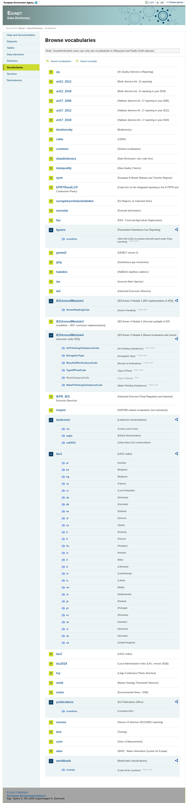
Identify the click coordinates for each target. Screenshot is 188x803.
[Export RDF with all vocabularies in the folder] (176, 230)
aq (58, 71)
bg (67, 476)
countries (71, 239)
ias (58, 281)
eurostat (62, 210)
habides (61, 271)
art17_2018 (63, 120)
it (67, 559)
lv (67, 580)
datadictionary (66, 158)
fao (58, 220)
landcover (63, 419)
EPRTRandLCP (67, 187)
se (67, 622)
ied (58, 291)
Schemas (12, 60)
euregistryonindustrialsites (75, 201)
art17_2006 (63, 100)
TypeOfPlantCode (76, 370)
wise (59, 751)
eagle (69, 435)
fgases (61, 229)
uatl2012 (71, 442)
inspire (61, 410)
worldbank (63, 760)
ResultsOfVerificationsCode (81, 363)
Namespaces (14, 80)
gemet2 (61, 252)
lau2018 (61, 663)
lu (67, 573)
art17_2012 (63, 110)
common (62, 148)
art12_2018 (63, 91)
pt (67, 608)
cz (67, 490)
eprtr (59, 177)
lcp (58, 673)
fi (67, 532)
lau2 (59, 653)
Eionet (21, 28)
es (67, 525)
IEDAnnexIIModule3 (70, 321)
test (58, 731)
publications (64, 702)
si (67, 629)
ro (67, 615)
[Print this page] (158, 2)
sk (67, 636)
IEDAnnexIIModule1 (70, 300)
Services (12, 73)
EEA (22, 2)
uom (59, 741)
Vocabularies (15, 67)
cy (67, 483)
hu (67, 546)
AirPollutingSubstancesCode (82, 348)
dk (67, 504)
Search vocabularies (61, 61)
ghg (59, 262)
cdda (59, 139)
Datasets (12, 41)
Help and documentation (21, 34)
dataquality (64, 168)
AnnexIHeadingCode (77, 309)
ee (67, 511)
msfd (59, 682)
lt (67, 566)
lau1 (59, 453)
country (70, 769)
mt (67, 587)
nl (67, 594)
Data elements (15, 54)
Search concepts (88, 61)
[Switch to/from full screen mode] (163, 2)
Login (151, 2)
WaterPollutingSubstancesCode (84, 385)
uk (67, 642)
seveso (61, 722)
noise (60, 692)
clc (68, 429)
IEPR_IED (63, 396)
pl (67, 601)
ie (67, 553)
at (67, 463)
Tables (10, 47)
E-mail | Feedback (17, 792)
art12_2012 (63, 81)
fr (67, 539)
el (67, 518)
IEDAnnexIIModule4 (70, 335)
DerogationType (75, 355)
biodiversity (64, 129)
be (67, 469)
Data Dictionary (34, 28)
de (67, 497)
